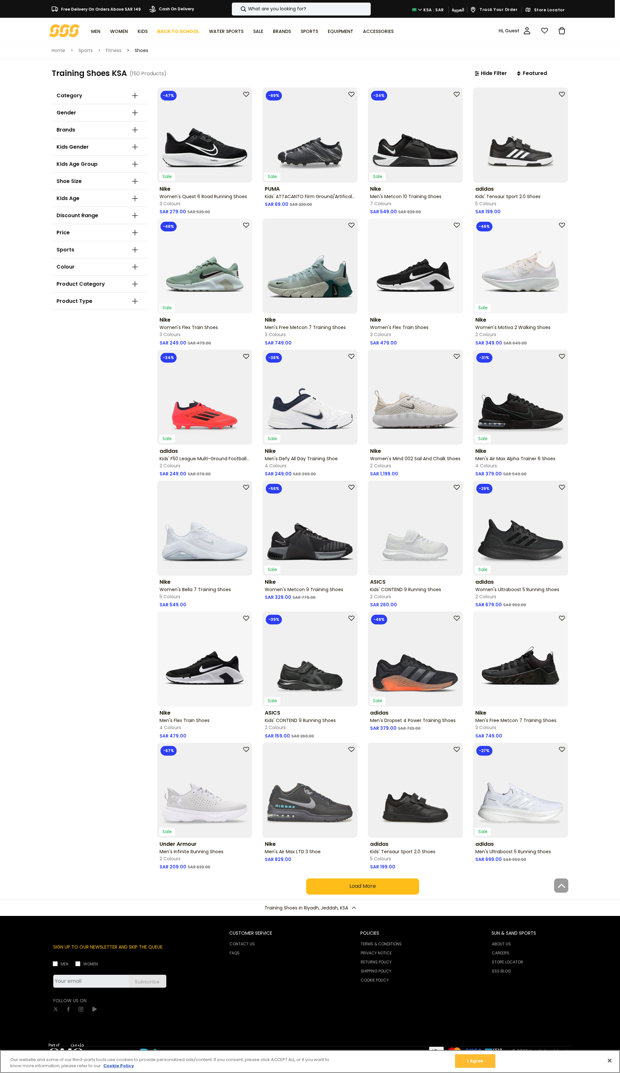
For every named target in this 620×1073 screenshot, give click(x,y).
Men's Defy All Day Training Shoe (301, 458)
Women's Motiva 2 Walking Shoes (513, 327)
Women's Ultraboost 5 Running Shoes (517, 589)
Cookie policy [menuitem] (375, 980)
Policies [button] (369, 933)
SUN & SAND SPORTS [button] (513, 933)
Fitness (113, 50)
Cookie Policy (118, 1066)
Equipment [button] (340, 31)
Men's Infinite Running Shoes (191, 851)
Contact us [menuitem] (242, 944)
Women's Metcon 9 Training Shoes (304, 589)
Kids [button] (143, 31)
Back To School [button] (178, 31)
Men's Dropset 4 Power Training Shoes (413, 720)
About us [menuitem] (501, 944)
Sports (85, 50)
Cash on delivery (176, 9)
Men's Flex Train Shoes (185, 720)
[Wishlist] (544, 30)
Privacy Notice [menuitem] (376, 953)
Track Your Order (498, 9)
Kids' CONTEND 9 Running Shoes (405, 589)
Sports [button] (309, 31)
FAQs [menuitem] (235, 953)
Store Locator (548, 10)
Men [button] (95, 31)
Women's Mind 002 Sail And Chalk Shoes (415, 458)
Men (64, 964)
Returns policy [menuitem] (376, 962)
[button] (491, 73)
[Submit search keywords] (238, 9)
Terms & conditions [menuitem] (381, 944)
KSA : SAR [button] (433, 9)
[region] (310, 1061)
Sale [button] (258, 31)
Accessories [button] (378, 31)
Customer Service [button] (250, 933)
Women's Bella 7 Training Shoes (195, 589)
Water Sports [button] (226, 31)
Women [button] (119, 31)
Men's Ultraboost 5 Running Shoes (513, 851)
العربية (458, 9)
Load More (362, 886)
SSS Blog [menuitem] (501, 971)
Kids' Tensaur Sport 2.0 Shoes (508, 196)
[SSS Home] (64, 30)
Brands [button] (282, 31)
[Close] (610, 1060)
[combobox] (301, 9)
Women (90, 964)
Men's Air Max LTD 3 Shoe (293, 851)
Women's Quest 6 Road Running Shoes (203, 196)
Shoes (141, 50)
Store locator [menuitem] (507, 962)
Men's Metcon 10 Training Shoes (405, 196)
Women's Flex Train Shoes (189, 327)
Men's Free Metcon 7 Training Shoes (305, 327)
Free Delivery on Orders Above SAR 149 (100, 9)
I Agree (475, 1061)
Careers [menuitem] (500, 953)
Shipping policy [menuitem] (376, 971)
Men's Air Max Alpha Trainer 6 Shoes (515, 458)
